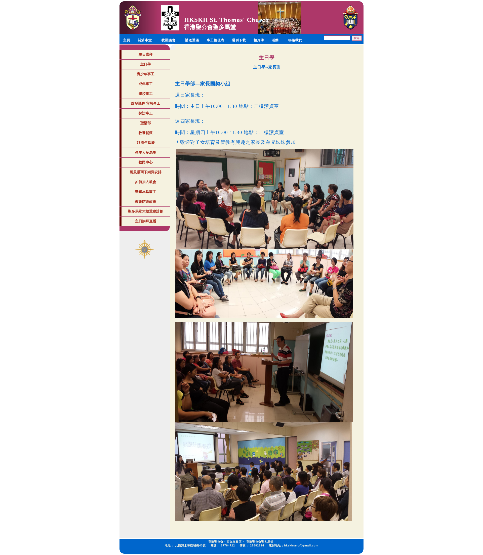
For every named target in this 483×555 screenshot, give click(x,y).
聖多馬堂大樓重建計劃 (145, 211)
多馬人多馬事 (145, 152)
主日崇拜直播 (145, 221)
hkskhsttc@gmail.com (301, 545)
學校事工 (146, 94)
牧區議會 (169, 40)
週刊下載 (239, 40)
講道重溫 (192, 40)
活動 (275, 40)
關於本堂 (145, 40)
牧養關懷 (146, 133)
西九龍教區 (234, 541)
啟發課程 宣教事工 (145, 103)
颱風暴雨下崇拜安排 (146, 172)
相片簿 (259, 40)
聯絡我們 (295, 40)
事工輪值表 (215, 40)
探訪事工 (146, 113)
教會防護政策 (145, 201)
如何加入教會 (145, 182)
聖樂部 (145, 123)
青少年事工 (145, 74)
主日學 (145, 64)
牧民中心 (146, 162)
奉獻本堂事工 (145, 192)
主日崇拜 (146, 54)
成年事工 (146, 84)
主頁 (126, 40)
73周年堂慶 (146, 143)
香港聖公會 (215, 541)
